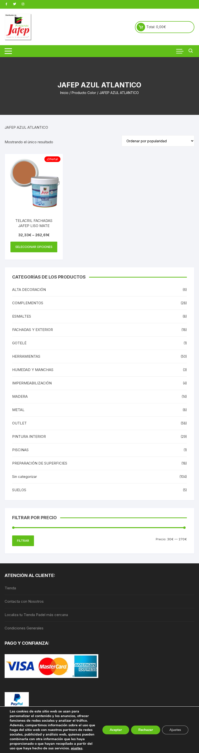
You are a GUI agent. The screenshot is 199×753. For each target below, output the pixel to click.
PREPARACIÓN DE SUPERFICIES (39, 463)
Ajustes (175, 730)
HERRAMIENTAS (26, 356)
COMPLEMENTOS (27, 303)
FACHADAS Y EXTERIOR (32, 329)
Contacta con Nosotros (24, 601)
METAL (18, 409)
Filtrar (23, 540)
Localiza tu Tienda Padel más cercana (36, 614)
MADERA (20, 396)
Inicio (64, 93)
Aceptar (116, 730)
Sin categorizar (24, 476)
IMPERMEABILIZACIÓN (32, 383)
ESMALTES (21, 316)
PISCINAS (20, 450)
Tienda (10, 588)
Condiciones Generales (24, 628)
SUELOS (19, 490)
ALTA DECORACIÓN (29, 289)
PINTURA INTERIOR (29, 436)
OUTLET (19, 423)
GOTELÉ (19, 343)
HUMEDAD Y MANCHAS (32, 369)
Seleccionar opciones (33, 247)
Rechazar (145, 730)
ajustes (76, 748)
